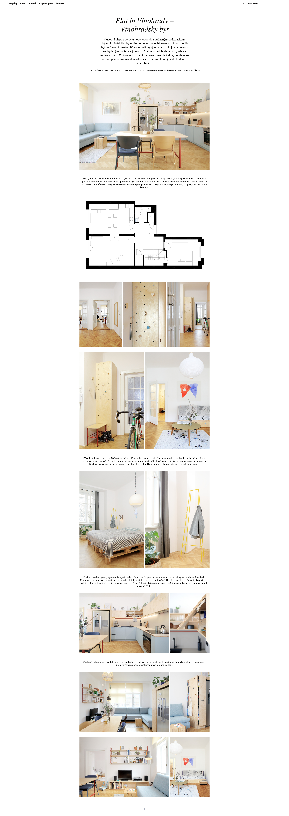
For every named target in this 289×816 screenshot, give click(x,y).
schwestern (250, 3)
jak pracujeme (45, 3)
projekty (13, 3)
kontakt (60, 3)
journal (32, 3)
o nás (23, 3)
